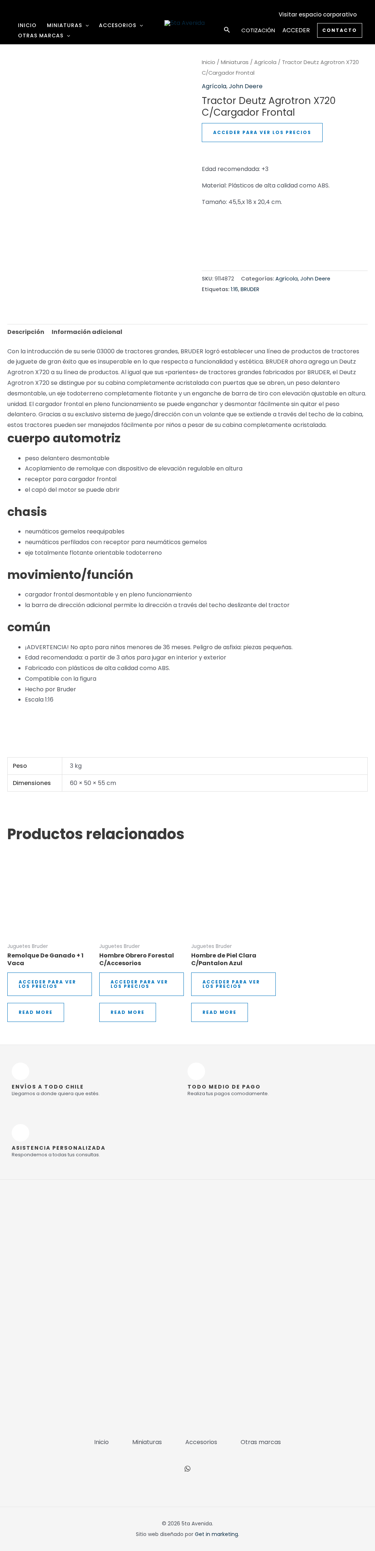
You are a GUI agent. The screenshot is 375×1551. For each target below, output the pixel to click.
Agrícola (265, 62)
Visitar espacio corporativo (318, 14)
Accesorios (117, 25)
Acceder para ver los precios (262, 132)
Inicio (27, 25)
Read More (36, 1012)
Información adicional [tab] (87, 332)
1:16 (234, 289)
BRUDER (250, 289)
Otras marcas (40, 35)
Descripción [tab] (25, 332)
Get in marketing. (217, 1534)
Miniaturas (64, 25)
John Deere (246, 86)
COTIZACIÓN (258, 30)
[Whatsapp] (187, 1468)
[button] (85, 25)
